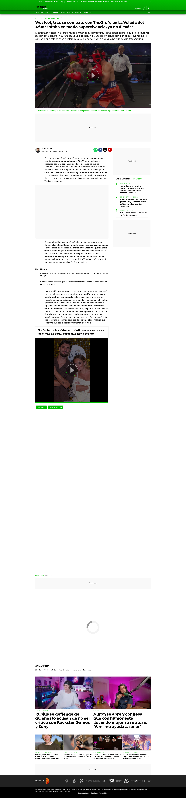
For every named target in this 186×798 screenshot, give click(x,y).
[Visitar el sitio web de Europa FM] (119, 781)
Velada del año (56, 407)
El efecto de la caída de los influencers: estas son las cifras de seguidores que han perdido (71, 332)
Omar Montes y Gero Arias (118, 1)
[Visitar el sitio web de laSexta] (74, 781)
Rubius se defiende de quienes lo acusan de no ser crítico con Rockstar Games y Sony (62, 720)
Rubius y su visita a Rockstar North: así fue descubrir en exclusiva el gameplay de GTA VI (48, 757)
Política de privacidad (93, 789)
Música (70, 12)
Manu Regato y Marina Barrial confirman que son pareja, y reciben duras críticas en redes (132, 189)
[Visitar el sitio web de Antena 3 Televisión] (66, 781)
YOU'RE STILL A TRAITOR (131, 753)
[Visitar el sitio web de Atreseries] (104, 781)
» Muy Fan (48, 575)
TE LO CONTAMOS (70, 753)
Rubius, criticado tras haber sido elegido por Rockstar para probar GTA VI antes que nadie (135, 757)
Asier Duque (46, 148)
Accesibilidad (103, 793)
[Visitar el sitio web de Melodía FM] (126, 781)
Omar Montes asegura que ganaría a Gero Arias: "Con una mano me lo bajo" (78, 757)
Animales (78, 12)
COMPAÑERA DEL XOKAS (129, 197)
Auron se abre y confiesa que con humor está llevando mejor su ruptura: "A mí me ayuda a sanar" (120, 720)
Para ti (62, 12)
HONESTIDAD (98, 711)
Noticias (54, 12)
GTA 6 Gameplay (59, 1)
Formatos (88, 12)
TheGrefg (41, 407)
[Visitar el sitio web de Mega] (96, 781)
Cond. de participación (121, 789)
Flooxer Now (39, 575)
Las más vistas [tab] (123, 179)
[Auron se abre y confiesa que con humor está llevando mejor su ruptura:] (122, 693)
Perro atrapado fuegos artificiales (98, 1)
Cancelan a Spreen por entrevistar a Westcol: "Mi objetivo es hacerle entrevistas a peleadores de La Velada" (84, 111)
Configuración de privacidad (138, 789)
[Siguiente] (150, 2)
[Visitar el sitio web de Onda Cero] (111, 781)
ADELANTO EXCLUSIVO (43, 753)
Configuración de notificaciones (88, 793)
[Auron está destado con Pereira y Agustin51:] (107, 743)
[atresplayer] (139, 8)
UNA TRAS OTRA (99, 753)
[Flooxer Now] (50, 7)
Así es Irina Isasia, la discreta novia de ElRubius (133, 214)
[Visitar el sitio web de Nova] (89, 781)
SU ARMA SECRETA (126, 211)
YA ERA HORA (125, 184)
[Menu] (148, 12)
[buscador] (148, 8)
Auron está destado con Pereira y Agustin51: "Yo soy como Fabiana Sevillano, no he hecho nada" (107, 757)
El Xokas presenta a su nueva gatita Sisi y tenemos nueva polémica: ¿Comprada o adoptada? (133, 203)
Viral (47, 12)
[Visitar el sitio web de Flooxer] (147, 781)
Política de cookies (107, 789)
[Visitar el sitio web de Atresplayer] (137, 781)
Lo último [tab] (138, 179)
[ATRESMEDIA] (42, 781)
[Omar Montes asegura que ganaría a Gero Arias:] (78, 743)
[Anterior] (36, 2)
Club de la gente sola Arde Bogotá (76, 1)
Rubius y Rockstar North (45, 1)
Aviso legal (81, 789)
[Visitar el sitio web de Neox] (81, 781)
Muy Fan (39, 12)
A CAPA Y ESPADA (41, 711)
